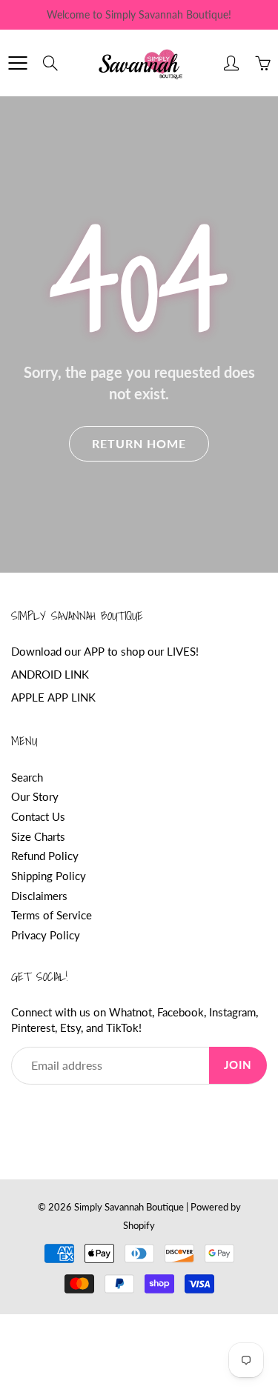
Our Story (35, 796)
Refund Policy (45, 856)
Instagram (232, 1012)
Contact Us (38, 816)
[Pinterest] (53, 1112)
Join (238, 1065)
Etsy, (71, 1028)
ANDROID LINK (50, 674)
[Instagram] (87, 1112)
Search (27, 777)
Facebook (180, 1012)
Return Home (139, 443)
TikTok (122, 1028)
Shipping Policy (48, 876)
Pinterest (33, 1028)
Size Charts (38, 836)
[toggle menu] (17, 63)
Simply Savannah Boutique (129, 1207)
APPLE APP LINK (53, 697)
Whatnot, (131, 1012)
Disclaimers (39, 896)
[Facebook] (19, 1112)
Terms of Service (51, 915)
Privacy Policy (45, 935)
